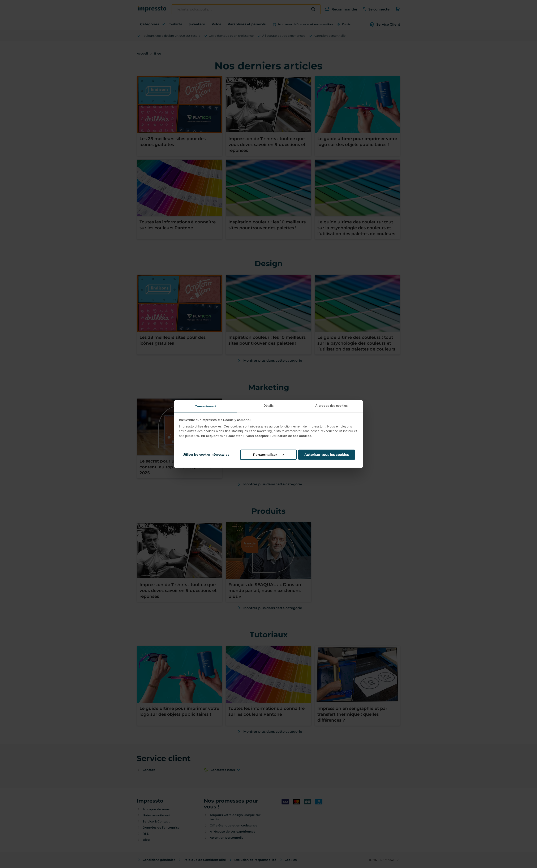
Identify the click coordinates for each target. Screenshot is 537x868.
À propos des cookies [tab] (331, 405)
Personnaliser (265, 454)
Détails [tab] (268, 405)
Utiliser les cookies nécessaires (206, 454)
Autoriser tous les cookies (326, 454)
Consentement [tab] (205, 406)
